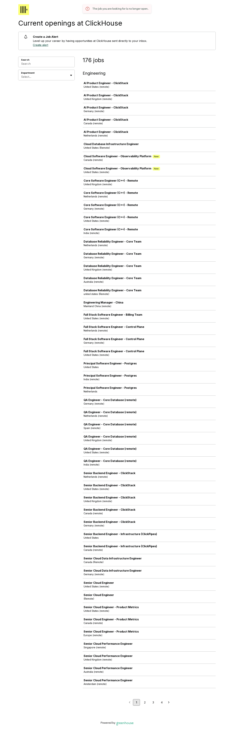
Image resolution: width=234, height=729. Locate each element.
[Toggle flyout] (71, 75)
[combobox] (21, 77)
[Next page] (168, 702)
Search (25, 59)
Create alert (40, 45)
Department (28, 72)
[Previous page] (129, 702)
